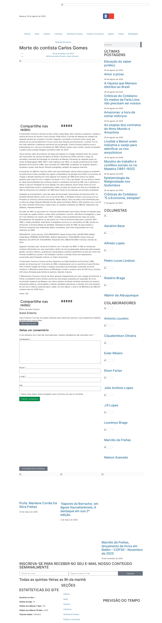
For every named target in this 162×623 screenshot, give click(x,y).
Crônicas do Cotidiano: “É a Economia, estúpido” (122, 196)
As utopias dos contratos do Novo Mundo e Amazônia (122, 128)
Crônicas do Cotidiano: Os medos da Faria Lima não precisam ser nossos (122, 99)
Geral (37, 34)
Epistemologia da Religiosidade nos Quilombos (117, 181)
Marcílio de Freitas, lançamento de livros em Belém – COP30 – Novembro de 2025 (122, 547)
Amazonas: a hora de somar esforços (119, 114)
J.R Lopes (111, 405)
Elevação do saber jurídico (117, 63)
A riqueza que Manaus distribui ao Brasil (120, 85)
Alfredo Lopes (114, 243)
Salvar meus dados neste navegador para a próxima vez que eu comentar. (52, 394)
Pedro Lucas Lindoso (119, 260)
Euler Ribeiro (113, 353)
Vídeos (121, 34)
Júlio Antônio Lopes (118, 388)
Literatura (58, 34)
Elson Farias (113, 370)
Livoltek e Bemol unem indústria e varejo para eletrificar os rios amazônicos (120, 146)
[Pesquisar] (141, 44)
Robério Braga (114, 278)
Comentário (25, 339)
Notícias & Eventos (75, 34)
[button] (62, 125)
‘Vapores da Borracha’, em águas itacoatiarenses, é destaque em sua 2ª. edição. (79, 509)
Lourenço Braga (115, 422)
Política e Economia (95, 34)
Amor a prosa (114, 74)
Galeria (111, 34)
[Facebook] (106, 16)
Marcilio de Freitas (117, 440)
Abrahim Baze (114, 226)
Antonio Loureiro (116, 318)
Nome (22, 367)
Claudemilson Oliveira (120, 336)
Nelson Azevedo (116, 457)
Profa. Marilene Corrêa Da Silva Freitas (38, 505)
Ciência (27, 34)
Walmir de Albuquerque (121, 295)
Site (20, 385)
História (47, 34)
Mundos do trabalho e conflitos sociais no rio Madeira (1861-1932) (120, 165)
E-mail (22, 376)
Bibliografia (133, 34)
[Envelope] (111, 16)
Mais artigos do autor (28, 323)
